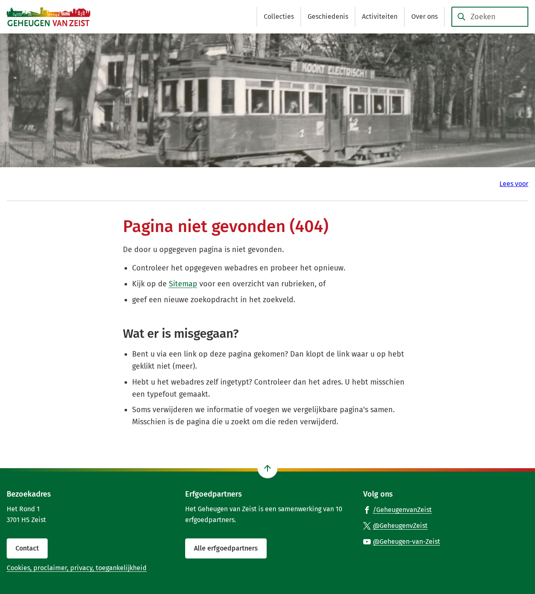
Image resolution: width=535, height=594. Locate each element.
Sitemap (183, 283)
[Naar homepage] (48, 16)
